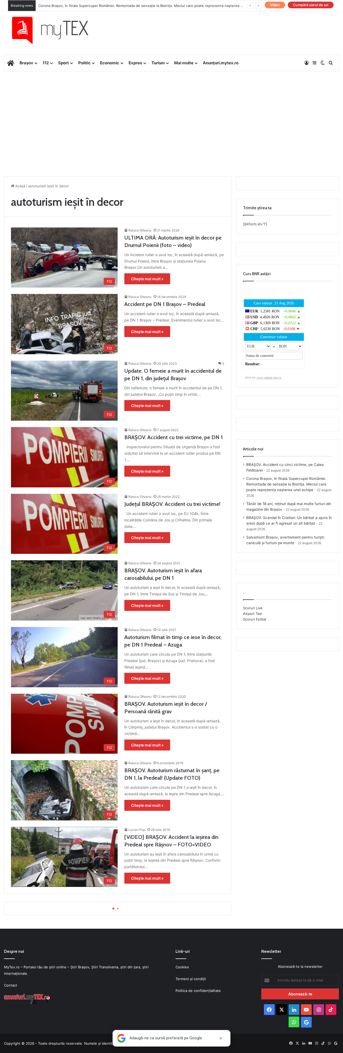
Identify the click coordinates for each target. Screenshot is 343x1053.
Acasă (19, 186)
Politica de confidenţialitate (198, 990)
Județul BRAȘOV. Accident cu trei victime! (172, 504)
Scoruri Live (253, 608)
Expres (135, 62)
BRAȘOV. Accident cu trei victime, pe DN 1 (173, 437)
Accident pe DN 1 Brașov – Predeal (164, 304)
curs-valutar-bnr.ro (269, 377)
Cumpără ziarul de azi (310, 5)
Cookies (182, 967)
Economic (109, 62)
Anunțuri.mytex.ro (220, 62)
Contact (10, 985)
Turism (158, 62)
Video (275, 5)
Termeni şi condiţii (191, 979)
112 (46, 62)
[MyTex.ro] (55, 30)
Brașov (26, 62)
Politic (84, 62)
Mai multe (183, 62)
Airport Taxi (252, 613)
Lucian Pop (136, 830)
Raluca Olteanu (139, 230)
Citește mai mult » (147, 279)
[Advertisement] (171, 114)
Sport (63, 62)
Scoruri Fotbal (254, 619)
